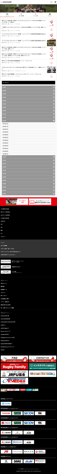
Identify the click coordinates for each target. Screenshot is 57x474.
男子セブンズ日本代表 (9, 5)
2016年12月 (5, 123)
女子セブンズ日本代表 (5, 215)
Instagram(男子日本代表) (6, 343)
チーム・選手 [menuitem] (35, 15)
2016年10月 (5, 129)
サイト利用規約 (21, 468)
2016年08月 (5, 134)
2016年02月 (5, 151)
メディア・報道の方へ (5, 301)
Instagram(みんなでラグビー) (7, 346)
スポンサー (3, 292)
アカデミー (3, 236)
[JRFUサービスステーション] (40, 201)
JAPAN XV (3, 221)
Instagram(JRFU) (4, 340)
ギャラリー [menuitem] (50, 15)
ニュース (2, 242)
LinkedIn (2, 349)
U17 (1, 233)
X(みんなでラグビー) (5, 331)
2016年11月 (5, 126)
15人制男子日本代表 (5, 209)
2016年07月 (5, 137)
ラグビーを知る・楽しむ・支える (7, 248)
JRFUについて (4, 283)
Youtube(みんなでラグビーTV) (7, 337)
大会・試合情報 (4, 245)
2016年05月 (5, 143)
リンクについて (27, 468)
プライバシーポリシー (35, 468)
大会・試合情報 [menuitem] (21, 15)
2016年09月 (5, 132)
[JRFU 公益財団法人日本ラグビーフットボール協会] (6, 2)
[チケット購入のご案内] (17, 201)
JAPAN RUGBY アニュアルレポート (8, 254)
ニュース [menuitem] (7, 15)
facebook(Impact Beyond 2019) (7, 322)
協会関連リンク (4, 289)
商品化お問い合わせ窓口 (6, 304)
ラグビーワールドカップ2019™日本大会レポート (11, 251)
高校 (2, 230)
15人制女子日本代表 (5, 218)
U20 (1, 227)
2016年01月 (5, 154)
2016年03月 (5, 148)
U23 (1, 224)
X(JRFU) (2, 325)
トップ (2, 5)
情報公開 (2, 286)
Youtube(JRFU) (4, 334)
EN (52, 2)
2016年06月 (5, 140)
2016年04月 (5, 145)
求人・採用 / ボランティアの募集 (7, 307)
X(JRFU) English (4, 328)
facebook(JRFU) (4, 315)
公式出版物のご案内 (5, 298)
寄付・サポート (4, 295)
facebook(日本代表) (5, 318)
